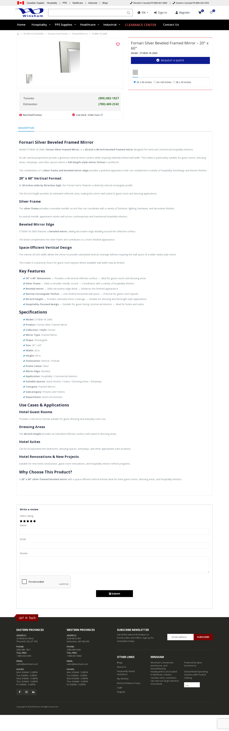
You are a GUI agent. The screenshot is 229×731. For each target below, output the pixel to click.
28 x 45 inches (183, 82)
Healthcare (77, 3)
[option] (70, 57)
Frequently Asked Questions (126, 673)
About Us (121, 666)
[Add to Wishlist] (118, 44)
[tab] (135, 72)
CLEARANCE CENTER (140, 25)
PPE (65, 3)
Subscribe (203, 637)
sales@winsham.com (27, 664)
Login (119, 687)
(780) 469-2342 (74, 649)
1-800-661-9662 (74, 655)
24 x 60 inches (163, 82)
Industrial (92, 3)
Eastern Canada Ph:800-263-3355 (192, 2)
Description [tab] (26, 128)
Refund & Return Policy (128, 683)
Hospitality (39, 24)
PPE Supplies (63, 24)
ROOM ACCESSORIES (33, 33)
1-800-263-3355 (23, 655)
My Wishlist (122, 678)
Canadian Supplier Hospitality (42, 3)
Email (23, 539)
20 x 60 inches (144, 82)
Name (23, 525)
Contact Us (171, 24)
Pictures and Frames (58, 33)
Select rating (26, 515)
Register (121, 691)
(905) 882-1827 (23, 649)
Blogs (105, 3)
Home (21, 24)
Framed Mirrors (80, 33)
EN (143, 12)
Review (23, 553)
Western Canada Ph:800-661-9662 (149, 2)
